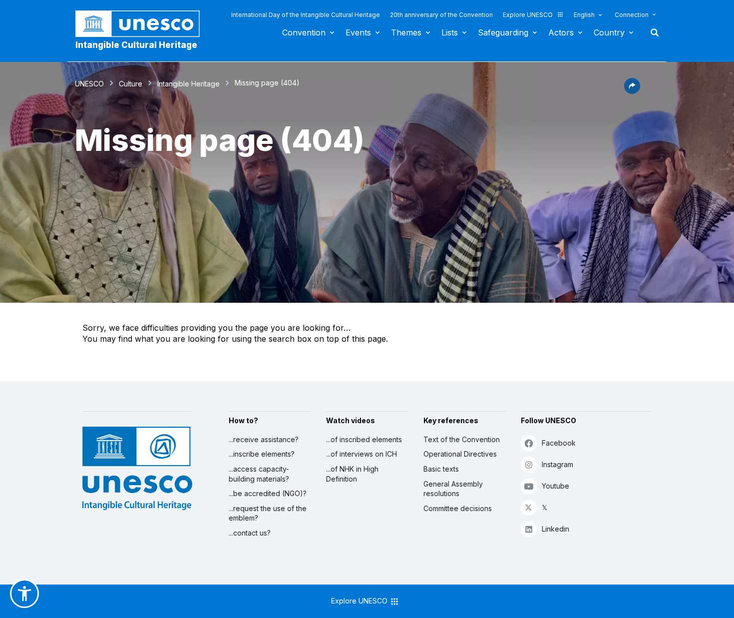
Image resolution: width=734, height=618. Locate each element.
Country (609, 32)
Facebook (559, 443)
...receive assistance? (264, 439)
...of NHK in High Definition (352, 474)
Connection (632, 14)
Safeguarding (503, 32)
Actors (561, 32)
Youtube (555, 486)
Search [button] (652, 32)
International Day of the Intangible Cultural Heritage (305, 14)
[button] (632, 91)
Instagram (557, 464)
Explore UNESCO (528, 14)
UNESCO (89, 83)
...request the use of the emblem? (268, 513)
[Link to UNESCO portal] (142, 23)
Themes (406, 32)
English (584, 14)
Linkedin (555, 529)
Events (358, 32)
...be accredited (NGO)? (268, 493)
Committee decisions (457, 508)
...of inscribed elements (364, 439)
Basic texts (441, 469)
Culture (130, 83)
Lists (449, 32)
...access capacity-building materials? (259, 474)
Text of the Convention (461, 439)
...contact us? (250, 533)
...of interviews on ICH (361, 454)
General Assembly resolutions (453, 489)
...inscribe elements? (262, 454)
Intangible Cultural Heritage (136, 45)
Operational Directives (460, 454)
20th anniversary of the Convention (441, 14)
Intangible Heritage (188, 83)
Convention (304, 32)
